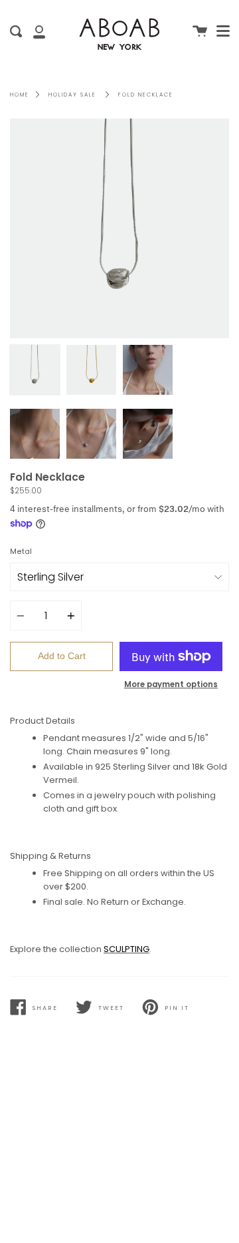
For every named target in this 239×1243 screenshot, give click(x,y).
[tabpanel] (119, 228)
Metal (21, 552)
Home (19, 95)
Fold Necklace (145, 95)
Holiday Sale (72, 95)
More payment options (171, 684)
